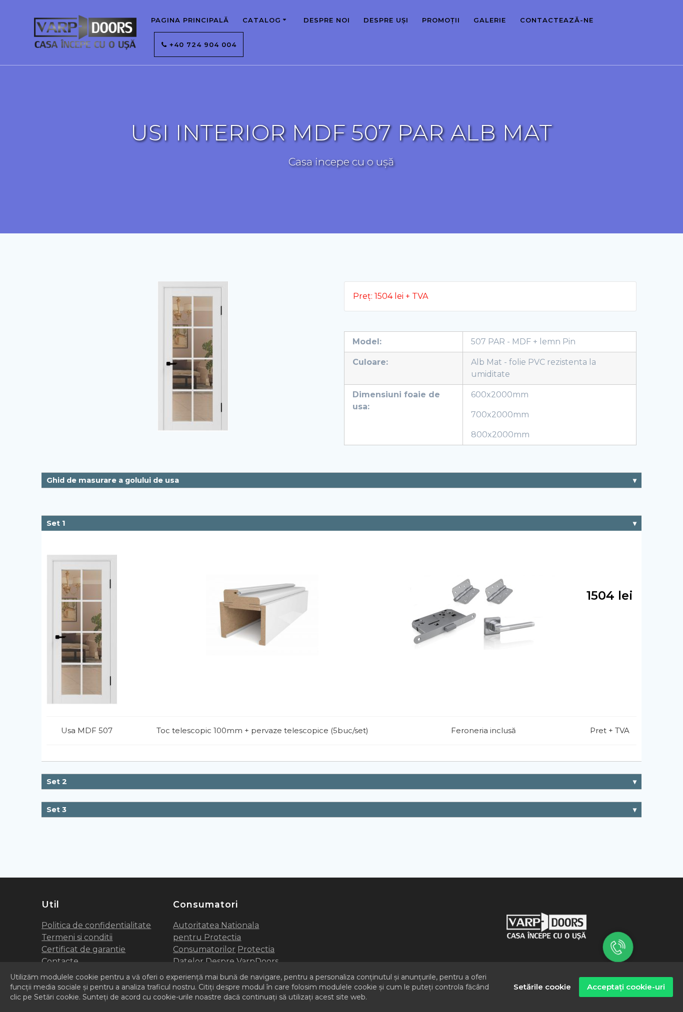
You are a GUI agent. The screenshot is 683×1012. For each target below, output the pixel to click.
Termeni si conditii (77, 937)
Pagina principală (190, 20)
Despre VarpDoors (242, 961)
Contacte (60, 961)
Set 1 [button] (55, 523)
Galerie (490, 20)
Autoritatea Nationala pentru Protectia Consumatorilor (216, 937)
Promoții (441, 20)
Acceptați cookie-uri (626, 987)
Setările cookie (542, 987)
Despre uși (386, 20)
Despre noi (327, 20)
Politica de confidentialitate (96, 925)
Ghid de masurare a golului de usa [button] (112, 480)
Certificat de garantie (84, 949)
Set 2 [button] (56, 781)
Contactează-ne (557, 20)
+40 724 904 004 (201, 44)
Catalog (261, 20)
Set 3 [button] (56, 809)
